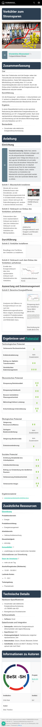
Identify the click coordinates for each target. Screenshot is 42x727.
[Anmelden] (39, 2)
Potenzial (31, 338)
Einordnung (7, 512)
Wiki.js (20, 725)
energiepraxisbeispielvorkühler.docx (16, 498)
